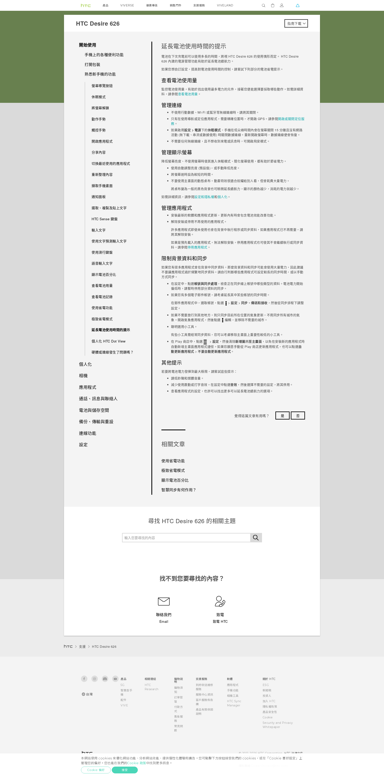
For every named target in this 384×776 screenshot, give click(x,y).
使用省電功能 (102, 307)
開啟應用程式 (102, 141)
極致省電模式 (102, 318)
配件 (123, 700)
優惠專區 (152, 5)
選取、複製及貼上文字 (109, 207)
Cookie (268, 717)
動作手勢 (99, 118)
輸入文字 (99, 229)
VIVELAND (225, 5)
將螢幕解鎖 (100, 107)
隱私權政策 (270, 706)
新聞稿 (267, 690)
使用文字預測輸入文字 (109, 240)
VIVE (124, 705)
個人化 (223, 196)
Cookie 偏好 (96, 770)
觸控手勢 (99, 129)
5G (122, 685)
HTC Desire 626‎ (104, 646)
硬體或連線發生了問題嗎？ (113, 351)
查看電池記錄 (102, 296)
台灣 (89, 694)
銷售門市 (175, 5)
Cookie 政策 (136, 763)
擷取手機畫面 (102, 185)
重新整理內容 (102, 174)
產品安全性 (270, 712)
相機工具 (233, 696)
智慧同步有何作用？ (179, 489)
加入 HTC (269, 701)
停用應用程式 (197, 247)
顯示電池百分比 (104, 274)
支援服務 (199, 5)
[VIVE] (297, 5)
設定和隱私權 (204, 196)
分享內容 (99, 152)
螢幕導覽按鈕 (102, 85)
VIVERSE (127, 5)
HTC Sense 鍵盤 (105, 218)
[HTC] (86, 5)
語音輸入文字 (102, 263)
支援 (82, 646)
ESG (266, 685)
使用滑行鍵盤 (102, 252)
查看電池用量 (102, 285)
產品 (105, 5)
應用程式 (233, 685)
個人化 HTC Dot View (108, 340)
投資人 (267, 696)
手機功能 (233, 690)
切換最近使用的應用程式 (111, 163)
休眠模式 (99, 96)
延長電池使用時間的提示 (111, 329)
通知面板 (99, 196)
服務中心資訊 (204, 694)
